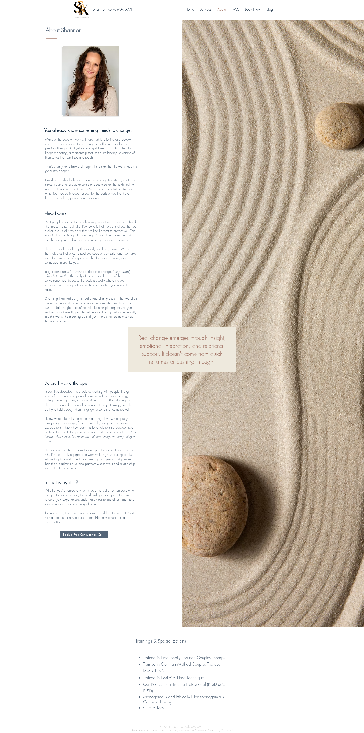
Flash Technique (190, 677)
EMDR (166, 677)
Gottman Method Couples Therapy (190, 664)
